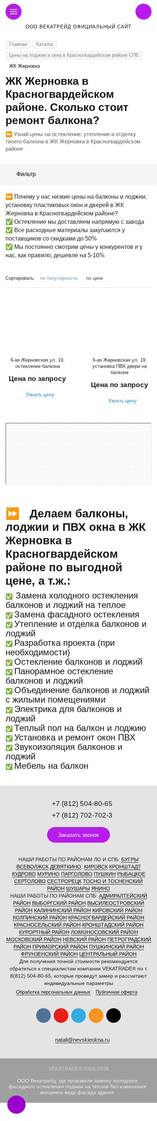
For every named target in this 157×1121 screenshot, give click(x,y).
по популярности (59, 278)
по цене (94, 278)
